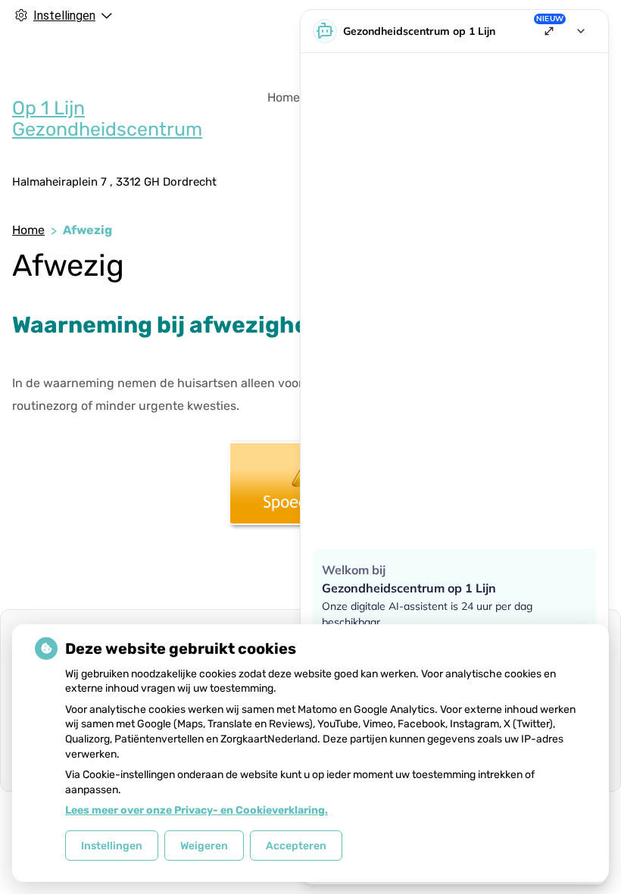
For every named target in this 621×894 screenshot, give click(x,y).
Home (283, 97)
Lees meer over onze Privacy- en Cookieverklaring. (196, 810)
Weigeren (204, 845)
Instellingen (111, 845)
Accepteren (296, 845)
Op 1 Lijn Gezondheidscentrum (107, 118)
